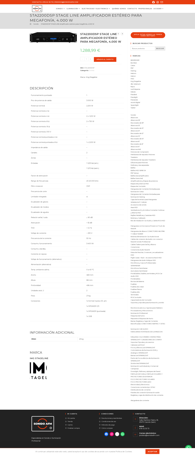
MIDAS (133, 92)
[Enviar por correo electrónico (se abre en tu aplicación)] (161, 2)
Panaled (134, 94)
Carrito (70, 425)
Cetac (133, 65)
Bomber (134, 63)
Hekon (133, 76)
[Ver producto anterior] (118, 33)
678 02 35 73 (48, 2)
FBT (132, 68)
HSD (132, 79)
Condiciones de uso (108, 421)
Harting (133, 71)
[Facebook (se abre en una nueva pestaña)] (153, 2)
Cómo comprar (107, 428)
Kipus (133, 86)
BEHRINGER (135, 60)
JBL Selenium (136, 84)
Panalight (134, 97)
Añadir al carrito (105, 59)
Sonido (91, 70)
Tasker (133, 108)
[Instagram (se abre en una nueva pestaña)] (158, 2)
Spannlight (135, 105)
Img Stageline (91, 77)
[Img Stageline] (38, 370)
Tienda (70, 421)
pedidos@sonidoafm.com (66, 2)
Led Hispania (135, 89)
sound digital (135, 102)
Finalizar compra (74, 428)
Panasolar (134, 100)
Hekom (133, 73)
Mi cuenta (71, 418)
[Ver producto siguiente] (122, 33)
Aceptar (152, 451)
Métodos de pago (108, 425)
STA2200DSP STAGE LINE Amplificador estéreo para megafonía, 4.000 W (67, 24)
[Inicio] (30, 24)
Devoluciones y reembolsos (111, 418)
